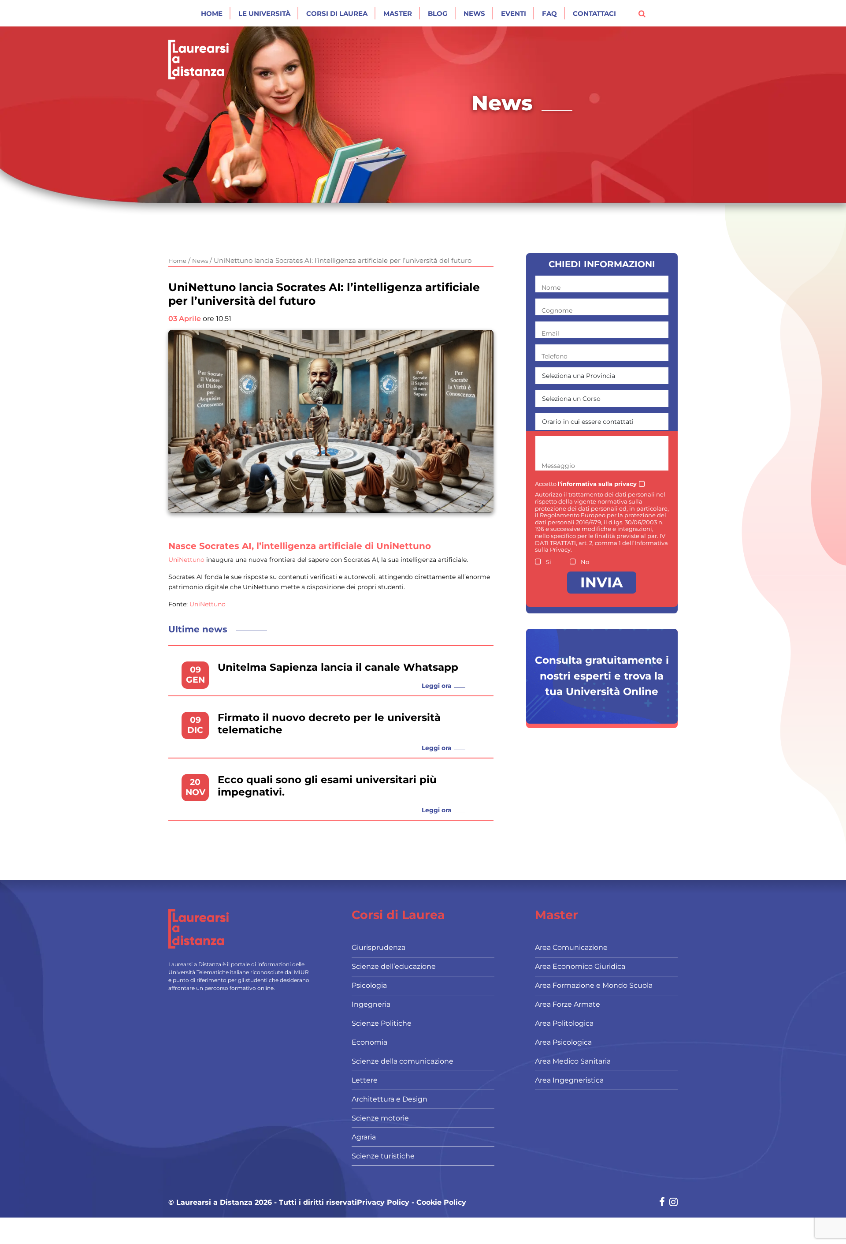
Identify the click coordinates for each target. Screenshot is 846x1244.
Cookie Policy (441, 1202)
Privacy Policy (383, 1202)
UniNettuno (186, 560)
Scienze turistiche (383, 1156)
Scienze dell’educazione (394, 966)
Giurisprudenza (378, 947)
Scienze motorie (380, 1118)
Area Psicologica (563, 1042)
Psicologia (369, 985)
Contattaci (594, 13)
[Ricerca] (642, 13)
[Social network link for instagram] (673, 1203)
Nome (551, 287)
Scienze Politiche (382, 1023)
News (474, 13)
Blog (438, 13)
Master (397, 13)
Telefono (555, 356)
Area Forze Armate (567, 1004)
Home (212, 13)
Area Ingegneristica (569, 1080)
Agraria (364, 1137)
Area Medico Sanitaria (573, 1061)
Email (550, 333)
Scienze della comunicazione (402, 1061)
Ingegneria (371, 1004)
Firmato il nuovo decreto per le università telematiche (329, 724)
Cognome (557, 310)
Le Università (264, 13)
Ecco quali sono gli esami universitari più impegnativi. (327, 786)
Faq (549, 13)
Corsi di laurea (336, 13)
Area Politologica (564, 1023)
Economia (369, 1042)
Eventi (513, 13)
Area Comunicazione (571, 947)
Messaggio (558, 466)
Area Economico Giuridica (580, 966)
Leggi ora (437, 686)
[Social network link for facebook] (662, 1203)
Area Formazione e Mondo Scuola (594, 985)
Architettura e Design (389, 1099)
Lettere (365, 1080)
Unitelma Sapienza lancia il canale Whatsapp (338, 667)
